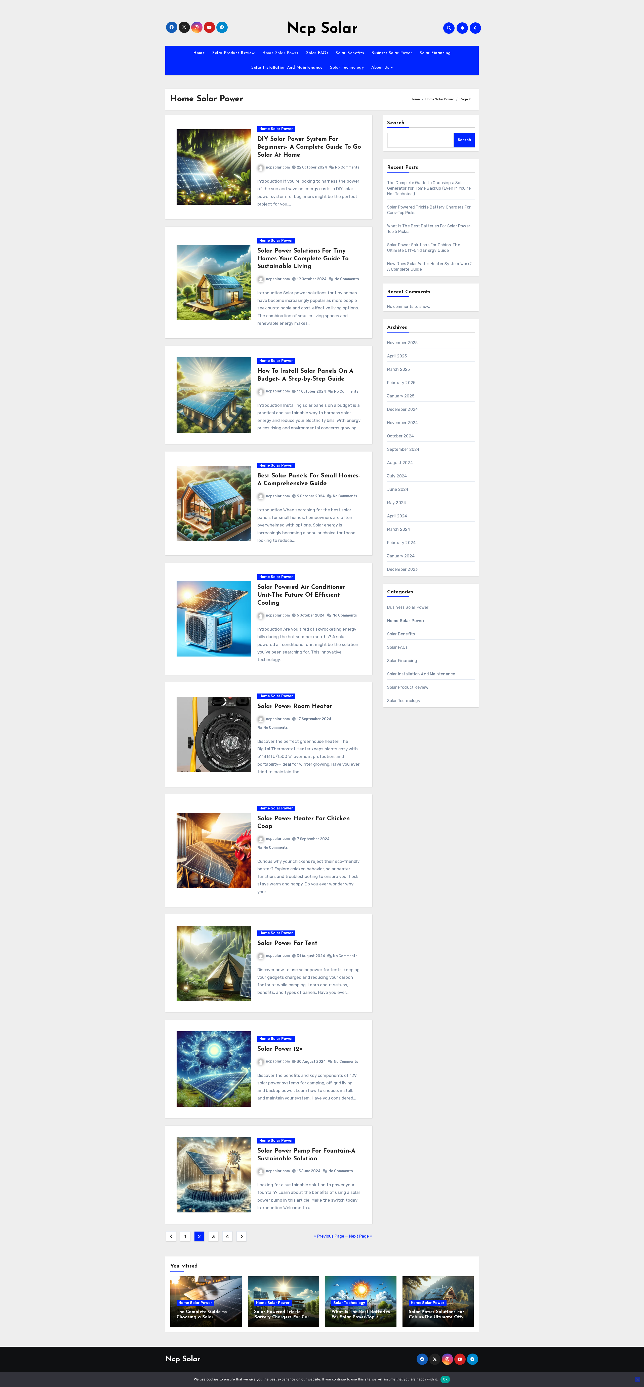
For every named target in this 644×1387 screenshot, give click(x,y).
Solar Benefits (350, 53)
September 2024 (403, 449)
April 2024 (397, 516)
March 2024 (398, 529)
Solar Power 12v (280, 1049)
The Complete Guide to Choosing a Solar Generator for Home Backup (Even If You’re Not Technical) (429, 188)
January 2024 (401, 556)
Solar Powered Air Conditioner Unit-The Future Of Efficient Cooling (301, 595)
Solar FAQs (317, 53)
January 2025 (400, 396)
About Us (380, 68)
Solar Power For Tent (287, 944)
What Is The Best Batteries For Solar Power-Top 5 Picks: (360, 1317)
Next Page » (360, 1236)
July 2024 (397, 476)
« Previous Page (329, 1236)
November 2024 (402, 422)
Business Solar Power (391, 53)
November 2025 (402, 342)
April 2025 (397, 356)
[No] (637, 1379)
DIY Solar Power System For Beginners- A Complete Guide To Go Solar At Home (309, 147)
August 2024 (400, 462)
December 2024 (402, 409)
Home (199, 53)
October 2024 (400, 436)
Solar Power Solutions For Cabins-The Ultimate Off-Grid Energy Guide (436, 1317)
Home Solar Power (280, 53)
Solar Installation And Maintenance (287, 68)
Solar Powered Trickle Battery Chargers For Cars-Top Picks (283, 1317)
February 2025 (401, 382)
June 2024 (398, 489)
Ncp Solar (322, 29)
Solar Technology (347, 68)
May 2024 (396, 502)
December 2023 (402, 569)
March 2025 (398, 369)
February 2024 (401, 542)
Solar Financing (435, 53)
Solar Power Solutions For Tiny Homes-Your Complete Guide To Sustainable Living (303, 259)
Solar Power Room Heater (294, 707)
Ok (445, 1379)
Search (396, 123)
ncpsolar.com (278, 167)
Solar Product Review (233, 53)
